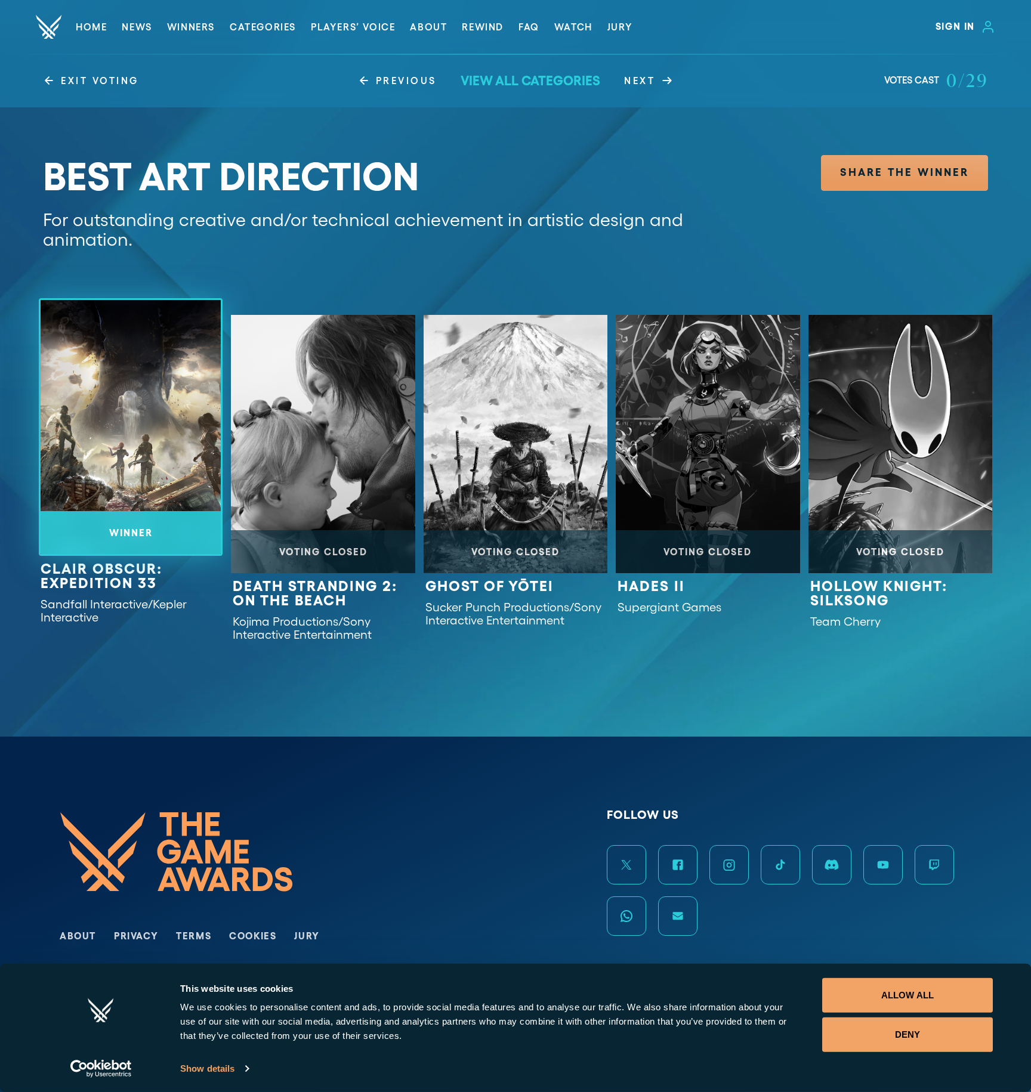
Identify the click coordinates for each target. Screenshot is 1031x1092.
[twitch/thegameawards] (934, 864)
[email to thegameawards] (677, 916)
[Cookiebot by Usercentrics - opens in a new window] (101, 1069)
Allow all (907, 995)
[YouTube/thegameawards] (883, 864)
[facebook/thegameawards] (677, 864)
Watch (573, 26)
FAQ (528, 26)
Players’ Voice (353, 26)
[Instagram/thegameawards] (729, 864)
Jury (619, 26)
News (137, 26)
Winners (191, 26)
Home (91, 26)
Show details (207, 1068)
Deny (907, 1034)
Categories (263, 26)
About (428, 26)
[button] (904, 173)
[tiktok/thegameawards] (780, 864)
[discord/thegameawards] (831, 864)
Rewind (483, 26)
